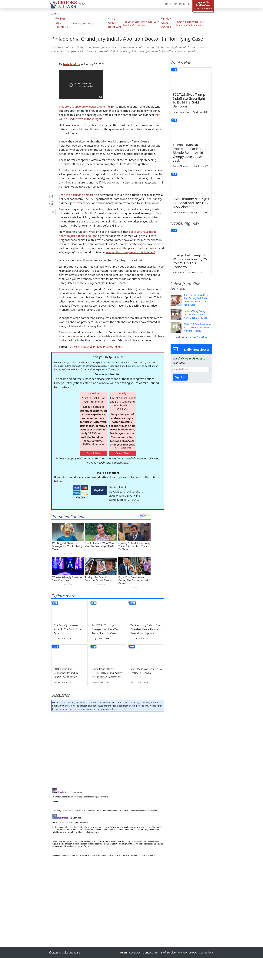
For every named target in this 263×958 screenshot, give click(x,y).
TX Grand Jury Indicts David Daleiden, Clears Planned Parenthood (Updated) (146, 629)
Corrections (206, 952)
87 (54, 603)
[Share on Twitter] (52, 204)
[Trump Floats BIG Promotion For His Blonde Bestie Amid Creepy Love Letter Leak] (191, 129)
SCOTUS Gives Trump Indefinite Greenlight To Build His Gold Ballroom (189, 100)
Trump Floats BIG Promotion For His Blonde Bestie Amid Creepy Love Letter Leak (188, 152)
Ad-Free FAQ (94, 462)
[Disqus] (107, 821)
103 (54, 646)
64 (173, 120)
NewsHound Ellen (181, 111)
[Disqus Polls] (107, 749)
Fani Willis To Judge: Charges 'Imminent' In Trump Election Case (105, 629)
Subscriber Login (203, 8)
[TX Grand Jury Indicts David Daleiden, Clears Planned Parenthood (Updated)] (146, 611)
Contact (148, 952)
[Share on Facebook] (52, 196)
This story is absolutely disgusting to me (84, 106)
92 (173, 69)
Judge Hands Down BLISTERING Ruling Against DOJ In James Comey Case (107, 673)
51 (173, 230)
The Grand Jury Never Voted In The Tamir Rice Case (67, 629)
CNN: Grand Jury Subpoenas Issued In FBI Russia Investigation (68, 673)
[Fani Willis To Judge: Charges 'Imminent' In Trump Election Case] (108, 611)
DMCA (193, 952)
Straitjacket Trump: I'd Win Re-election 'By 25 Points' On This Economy (190, 261)
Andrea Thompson (181, 166)
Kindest (80, 497)
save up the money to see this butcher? (130, 252)
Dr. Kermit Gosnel (81, 346)
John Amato (178, 272)
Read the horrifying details (75, 195)
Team (123, 952)
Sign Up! (180, 377)
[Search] (189, 4)
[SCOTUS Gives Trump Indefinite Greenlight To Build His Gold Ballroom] (191, 79)
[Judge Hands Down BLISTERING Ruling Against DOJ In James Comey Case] (108, 655)
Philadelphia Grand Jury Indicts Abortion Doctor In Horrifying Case (127, 38)
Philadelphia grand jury (107, 346)
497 (131, 603)
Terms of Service (67, 709)
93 (131, 646)
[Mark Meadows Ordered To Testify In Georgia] (146, 655)
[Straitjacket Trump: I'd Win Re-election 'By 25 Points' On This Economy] (191, 239)
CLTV (82, 4)
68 (92, 603)
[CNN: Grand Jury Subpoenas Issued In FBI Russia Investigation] (69, 655)
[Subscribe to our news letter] (184, 4)
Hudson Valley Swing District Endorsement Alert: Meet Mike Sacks (195, 314)
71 (92, 646)
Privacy (182, 952)
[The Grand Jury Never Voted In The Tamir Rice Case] (69, 611)
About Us (135, 952)
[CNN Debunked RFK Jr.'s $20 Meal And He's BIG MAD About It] (191, 183)
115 (52, 212)
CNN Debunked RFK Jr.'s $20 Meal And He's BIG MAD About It (191, 202)
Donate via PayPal (99, 490)
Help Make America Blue (191, 337)
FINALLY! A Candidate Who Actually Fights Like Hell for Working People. (197, 327)
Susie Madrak (71, 64)
